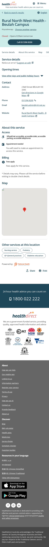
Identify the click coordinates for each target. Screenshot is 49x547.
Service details (8, 52)
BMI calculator (7, 428)
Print (45, 270)
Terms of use (7, 392)
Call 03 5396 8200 (24, 42)
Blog (3, 424)
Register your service (10, 387)
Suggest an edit (24, 63)
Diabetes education (35, 256)
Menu (43, 3)
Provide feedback (9, 409)
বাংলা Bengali (6, 464)
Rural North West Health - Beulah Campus (34, 114)
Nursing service (10, 250)
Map (40, 52)
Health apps (7, 433)
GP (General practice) (12, 256)
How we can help (8, 370)
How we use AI (7, 401)
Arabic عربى (6, 460)
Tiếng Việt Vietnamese (11, 478)
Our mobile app (8, 374)
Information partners (10, 383)
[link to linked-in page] (19, 505)
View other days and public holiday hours (20, 76)
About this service (27, 52)
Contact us (6, 405)
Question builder (8, 450)
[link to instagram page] (13, 505)
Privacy (4, 396)
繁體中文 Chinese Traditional (13, 473)
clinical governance (16, 516)
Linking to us (7, 379)
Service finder (7, 441)
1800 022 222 (26, 299)
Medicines (6, 437)
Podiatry (26, 250)
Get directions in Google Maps (32, 94)
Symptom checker (9, 446)
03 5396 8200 (27, 100)
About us (5, 414)
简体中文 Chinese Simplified (13, 469)
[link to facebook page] (8, 505)
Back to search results (14, 12)
